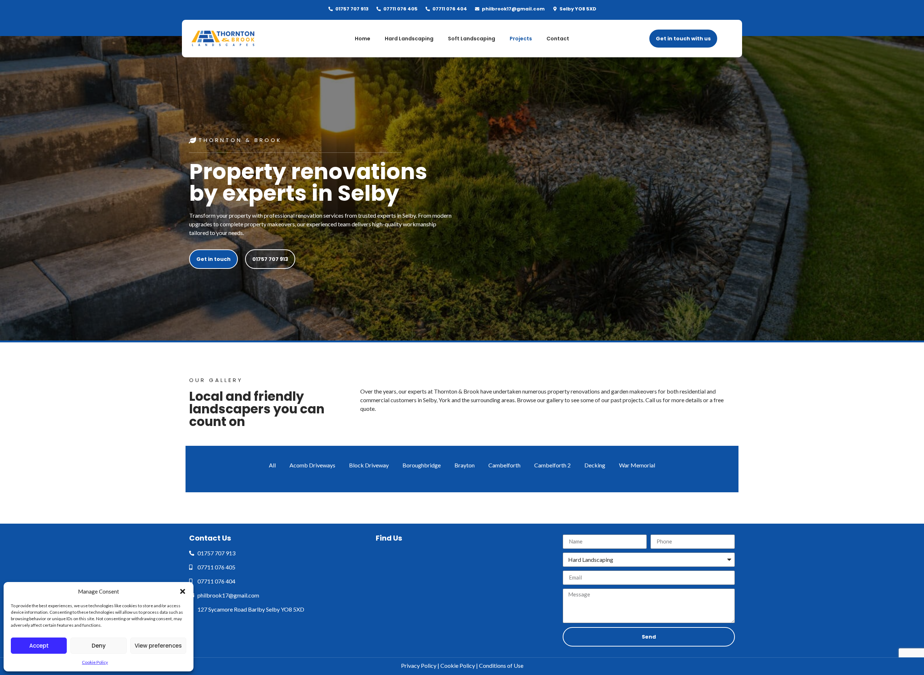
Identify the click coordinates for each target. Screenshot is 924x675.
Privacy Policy (418, 665)
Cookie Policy (95, 662)
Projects (521, 38)
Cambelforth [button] (504, 465)
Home (362, 38)
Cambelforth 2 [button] (552, 465)
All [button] (272, 465)
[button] (182, 591)
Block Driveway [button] (369, 465)
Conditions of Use (501, 665)
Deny (99, 645)
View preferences (158, 645)
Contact (557, 38)
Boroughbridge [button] (421, 465)
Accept (39, 645)
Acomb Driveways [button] (312, 465)
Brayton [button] (464, 465)
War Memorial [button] (637, 465)
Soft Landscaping (471, 38)
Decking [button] (594, 465)
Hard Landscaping (409, 38)
